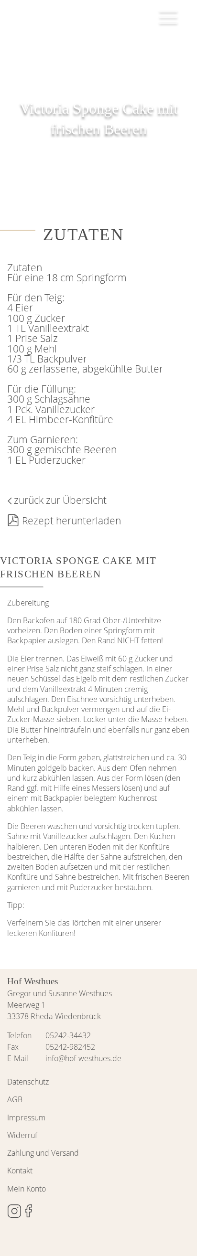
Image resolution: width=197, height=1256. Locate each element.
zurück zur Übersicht (60, 500)
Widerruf (22, 1135)
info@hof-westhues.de (83, 1058)
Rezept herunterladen (71, 520)
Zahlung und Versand (43, 1153)
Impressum (26, 1117)
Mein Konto (26, 1188)
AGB (14, 1099)
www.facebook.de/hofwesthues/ (29, 1211)
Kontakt (20, 1170)
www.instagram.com (14, 1211)
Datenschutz (28, 1081)
